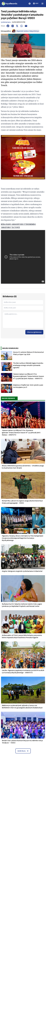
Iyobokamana (5, 22)
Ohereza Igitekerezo (34, 332)
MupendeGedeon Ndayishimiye (27, 31)
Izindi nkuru (21, 751)
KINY (36, 3)
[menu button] (42, 3)
